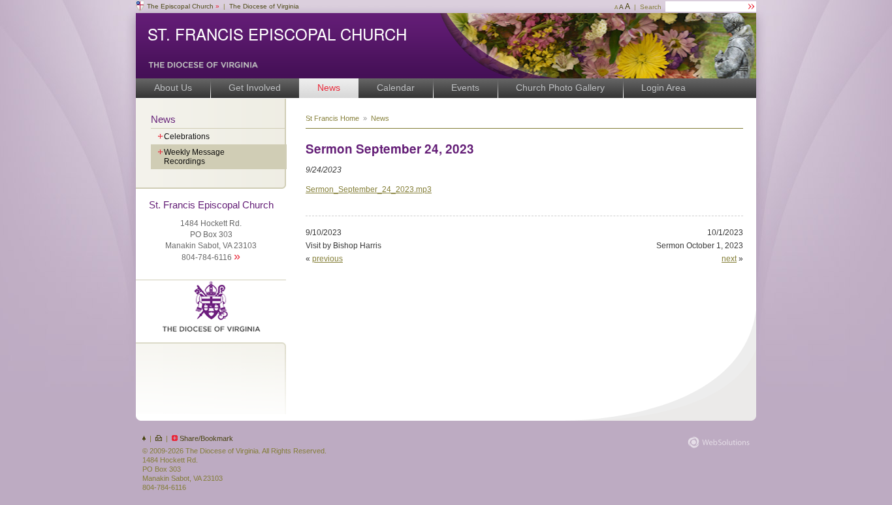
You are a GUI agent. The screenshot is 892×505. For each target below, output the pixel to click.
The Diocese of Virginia (264, 6)
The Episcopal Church (183, 6)
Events (465, 87)
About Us (173, 87)
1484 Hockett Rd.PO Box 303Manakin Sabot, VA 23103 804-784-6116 (211, 231)
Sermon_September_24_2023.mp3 (369, 189)
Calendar (396, 87)
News (328, 87)
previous (327, 258)
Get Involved (255, 87)
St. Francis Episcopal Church (277, 33)
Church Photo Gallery (560, 87)
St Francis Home (332, 118)
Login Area (663, 87)
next (729, 258)
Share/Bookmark (206, 438)
